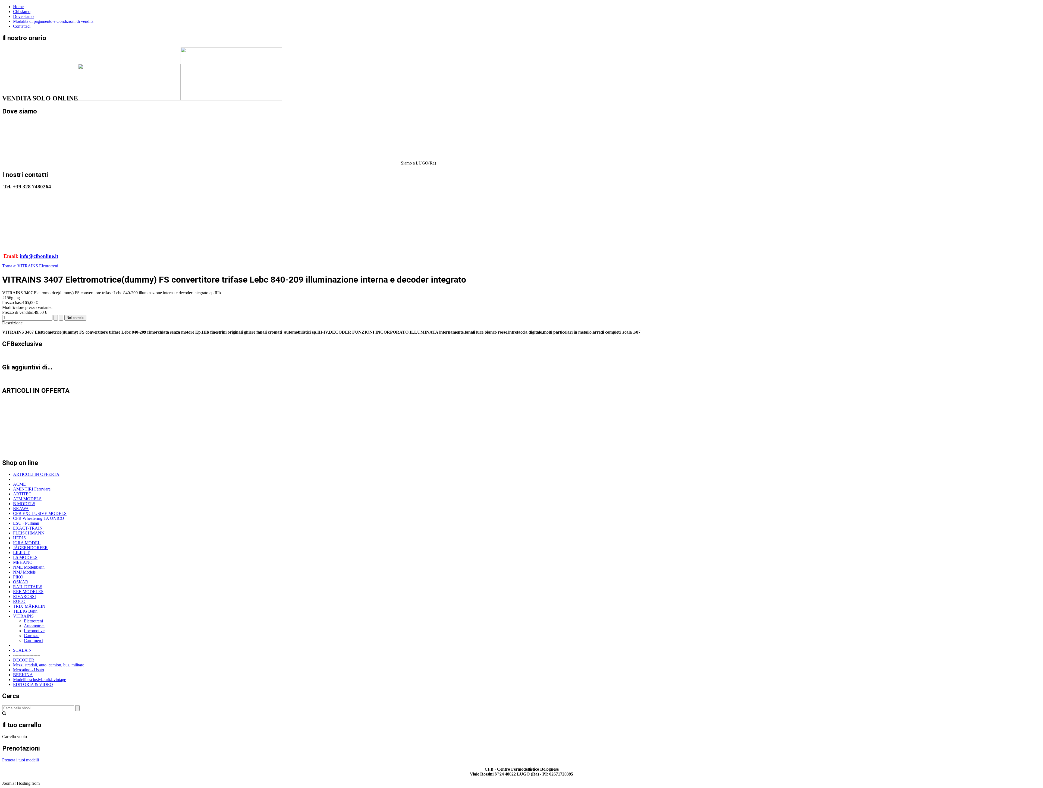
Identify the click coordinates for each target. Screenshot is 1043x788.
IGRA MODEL (26, 542)
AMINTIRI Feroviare (32, 489)
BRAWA (21, 508)
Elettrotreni (33, 621)
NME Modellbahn (29, 567)
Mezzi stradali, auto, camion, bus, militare (48, 665)
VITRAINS (23, 616)
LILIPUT (21, 552)
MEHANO (23, 562)
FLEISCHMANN (29, 533)
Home (18, 6)
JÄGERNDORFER (30, 547)
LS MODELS (25, 557)
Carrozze (31, 635)
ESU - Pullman (26, 523)
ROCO (19, 601)
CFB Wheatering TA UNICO (38, 518)
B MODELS (24, 503)
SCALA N (22, 650)
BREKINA (23, 674)
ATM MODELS (27, 498)
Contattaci (21, 26)
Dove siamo (23, 16)
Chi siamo (21, 11)
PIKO (18, 577)
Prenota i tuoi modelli (20, 760)
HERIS (19, 538)
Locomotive (34, 630)
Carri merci (33, 640)
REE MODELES (28, 591)
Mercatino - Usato (28, 669)
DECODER (23, 660)
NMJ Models (24, 572)
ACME (19, 484)
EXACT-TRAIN (28, 528)
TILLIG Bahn (25, 611)
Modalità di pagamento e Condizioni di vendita (53, 21)
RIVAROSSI (24, 596)
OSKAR (20, 582)
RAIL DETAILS (27, 586)
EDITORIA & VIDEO (33, 684)
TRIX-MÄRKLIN (29, 606)
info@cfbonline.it (39, 256)
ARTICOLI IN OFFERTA (36, 474)
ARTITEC (22, 494)
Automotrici (34, 626)
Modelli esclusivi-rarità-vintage (39, 679)
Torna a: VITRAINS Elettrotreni (30, 266)
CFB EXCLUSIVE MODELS (40, 513)
